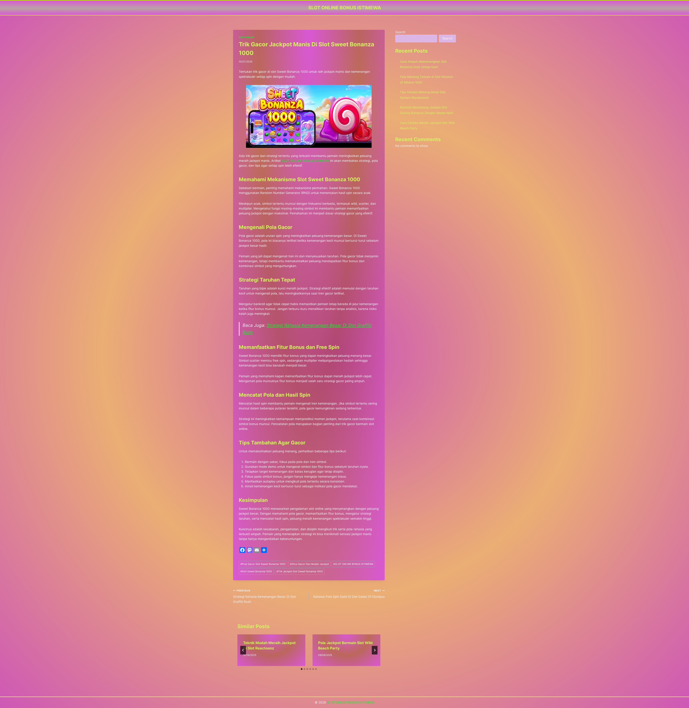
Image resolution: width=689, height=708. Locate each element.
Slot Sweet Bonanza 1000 (256, 571)
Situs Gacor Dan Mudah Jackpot (309, 564)
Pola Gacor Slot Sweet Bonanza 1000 (262, 564)
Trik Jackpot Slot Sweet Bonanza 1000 (299, 571)
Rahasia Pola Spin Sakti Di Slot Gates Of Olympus (349, 594)
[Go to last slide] (243, 650)
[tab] (302, 669)
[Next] (375, 650)
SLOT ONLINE (246, 37)
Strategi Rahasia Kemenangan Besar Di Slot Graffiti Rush (264, 596)
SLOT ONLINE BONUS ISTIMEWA (353, 564)
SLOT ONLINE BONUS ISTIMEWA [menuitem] (305, 161)
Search (400, 32)
